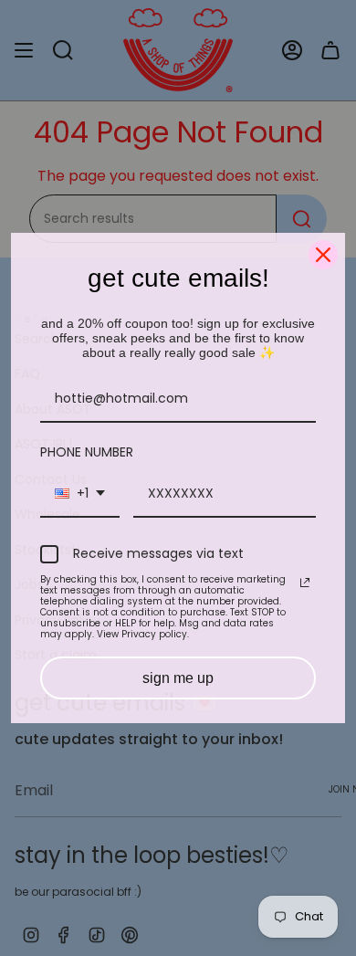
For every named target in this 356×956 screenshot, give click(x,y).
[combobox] (80, 494)
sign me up (178, 678)
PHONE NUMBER (86, 452)
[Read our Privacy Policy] (305, 583)
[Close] (323, 255)
